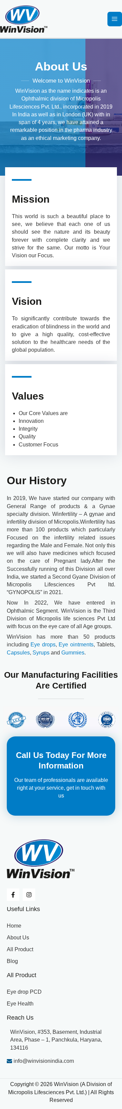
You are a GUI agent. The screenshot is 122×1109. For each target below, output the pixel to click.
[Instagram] (29, 894)
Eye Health (20, 1003)
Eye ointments (76, 644)
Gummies (72, 652)
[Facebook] (13, 894)
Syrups (41, 652)
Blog (12, 961)
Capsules (18, 652)
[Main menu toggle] (114, 19)
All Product (20, 949)
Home (14, 926)
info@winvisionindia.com (43, 1061)
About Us (18, 937)
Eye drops (42, 644)
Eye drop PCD (24, 992)
